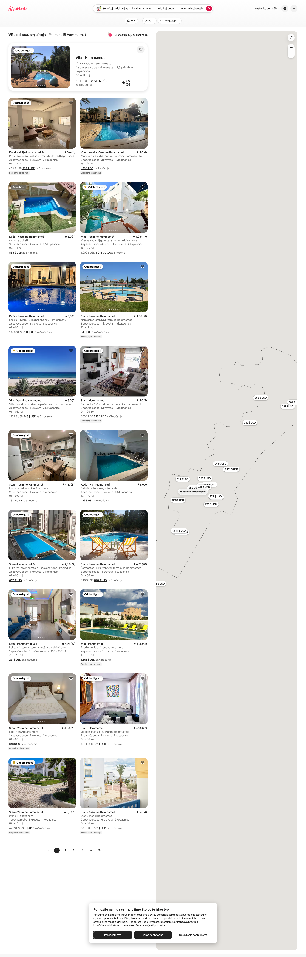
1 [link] (56, 850)
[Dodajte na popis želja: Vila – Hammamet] (142, 594)
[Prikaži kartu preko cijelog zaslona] (291, 37)
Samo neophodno (153, 935)
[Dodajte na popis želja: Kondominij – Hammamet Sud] (71, 102)
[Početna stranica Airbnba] (17, 8)
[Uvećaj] (291, 47)
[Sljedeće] (107, 850)
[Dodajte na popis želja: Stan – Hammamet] (142, 350)
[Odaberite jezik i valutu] (284, 8)
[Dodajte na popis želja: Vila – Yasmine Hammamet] (142, 187)
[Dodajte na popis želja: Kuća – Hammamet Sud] (142, 435)
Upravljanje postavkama (193, 935)
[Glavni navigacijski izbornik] (294, 8)
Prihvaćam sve (112, 935)
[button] (99, 81)
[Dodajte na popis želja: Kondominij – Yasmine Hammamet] (142, 102)
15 (99, 850)
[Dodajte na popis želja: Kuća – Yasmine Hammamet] (71, 187)
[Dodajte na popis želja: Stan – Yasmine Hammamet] (142, 266)
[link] (49, 850)
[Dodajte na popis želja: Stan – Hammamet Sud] (71, 514)
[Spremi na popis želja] (141, 49)
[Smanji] (291, 54)
